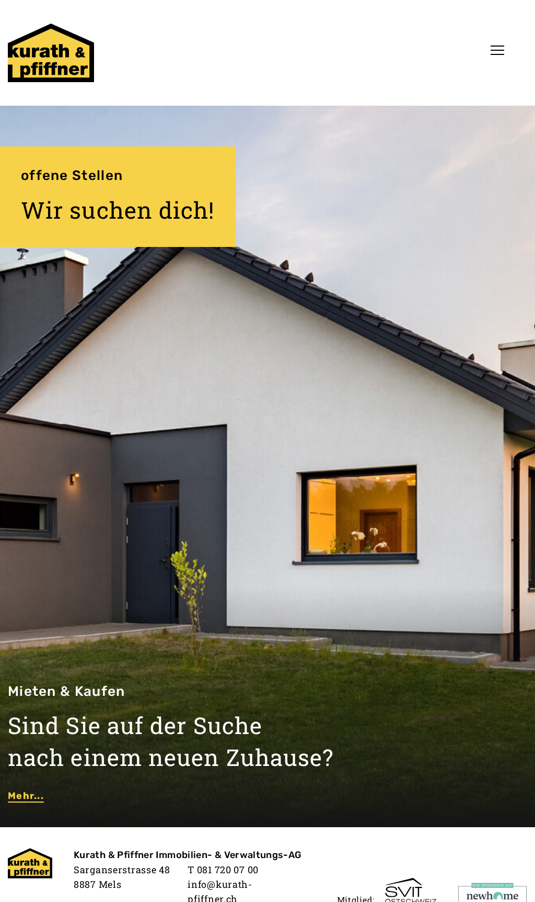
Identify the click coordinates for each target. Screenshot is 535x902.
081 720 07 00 (228, 869)
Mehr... (26, 796)
